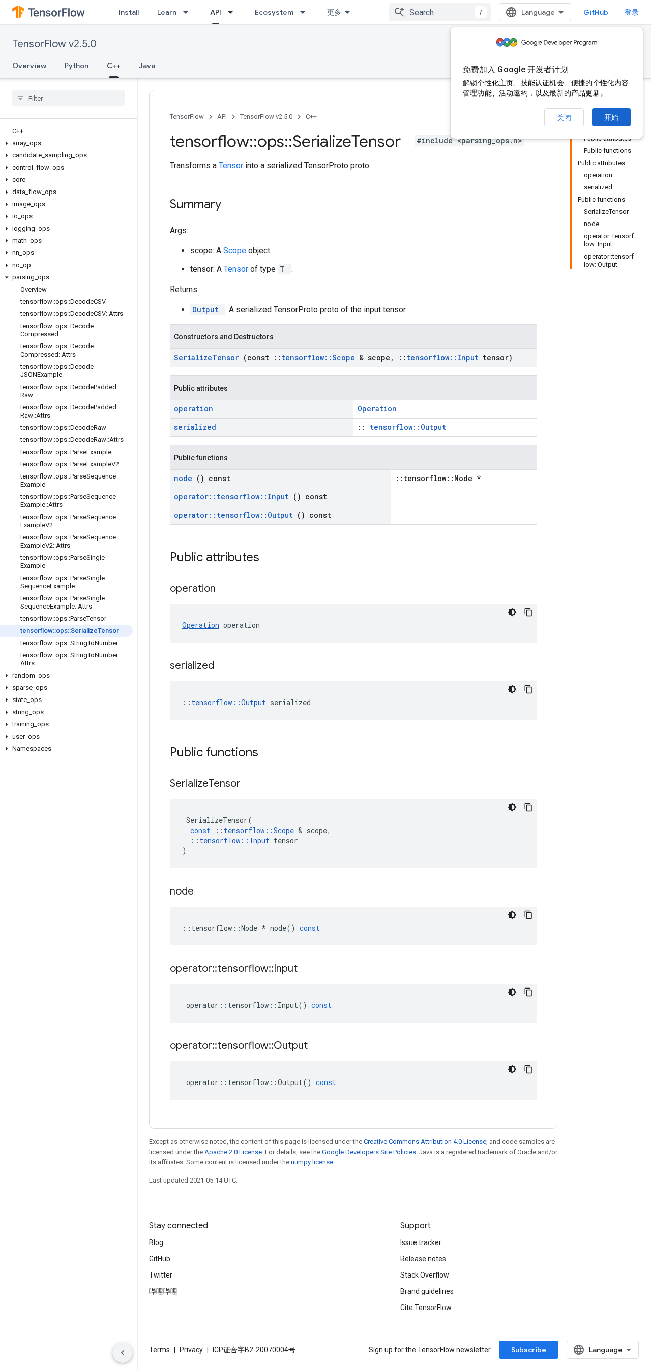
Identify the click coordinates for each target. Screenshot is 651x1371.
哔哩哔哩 (163, 1291)
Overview (29, 65)
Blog (156, 1242)
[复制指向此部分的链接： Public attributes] (272, 558)
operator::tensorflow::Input (233, 496)
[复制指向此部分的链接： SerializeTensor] (253, 784)
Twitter (160, 1275)
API (215, 12)
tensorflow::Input (444, 357)
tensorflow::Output (408, 427)
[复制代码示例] (528, 612)
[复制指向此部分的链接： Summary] (234, 205)
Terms (159, 1350)
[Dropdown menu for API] (233, 12)
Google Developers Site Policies (369, 1152)
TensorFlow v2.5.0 (54, 44)
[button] (66, 143)
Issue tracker (420, 1242)
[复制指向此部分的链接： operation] (228, 589)
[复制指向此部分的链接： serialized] (227, 666)
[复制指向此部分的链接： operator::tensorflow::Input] (310, 969)
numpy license (312, 1162)
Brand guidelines (427, 1291)
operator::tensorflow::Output (235, 515)
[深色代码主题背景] (512, 612)
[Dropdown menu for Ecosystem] (305, 12)
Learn (166, 12)
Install (129, 12)
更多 (334, 12)
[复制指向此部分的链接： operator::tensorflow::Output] (320, 1046)
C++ (114, 65)
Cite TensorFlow (426, 1307)
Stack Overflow (424, 1275)
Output (207, 309)
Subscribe (528, 1349)
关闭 (564, 117)
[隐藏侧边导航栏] (122, 1353)
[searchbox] (68, 98)
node (185, 478)
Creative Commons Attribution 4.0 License (425, 1141)
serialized (195, 427)
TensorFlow (187, 116)
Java (147, 65)
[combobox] (440, 12)
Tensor (232, 165)
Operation (377, 408)
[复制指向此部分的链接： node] (206, 892)
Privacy (191, 1350)
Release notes (423, 1259)
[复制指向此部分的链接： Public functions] (271, 753)
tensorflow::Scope (320, 357)
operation (193, 408)
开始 (611, 117)
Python (76, 65)
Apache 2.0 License (233, 1152)
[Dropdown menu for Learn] (188, 12)
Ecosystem (274, 12)
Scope (235, 251)
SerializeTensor (208, 357)
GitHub (595, 12)
